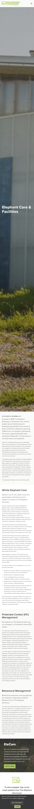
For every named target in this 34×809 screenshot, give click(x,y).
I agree (17, 806)
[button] (28, 3)
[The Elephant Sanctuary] (11, 3)
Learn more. (21, 798)
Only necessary (17, 802)
